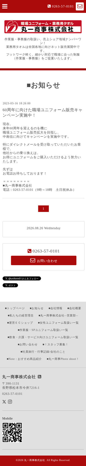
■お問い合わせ (28, 344)
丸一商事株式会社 (34, 460)
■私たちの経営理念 (21, 315)
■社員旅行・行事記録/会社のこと (43, 351)
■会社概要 (74, 308)
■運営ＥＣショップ (20, 322)
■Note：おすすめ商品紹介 (24, 358)
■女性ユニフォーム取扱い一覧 (58, 322)
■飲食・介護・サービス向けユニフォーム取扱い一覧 (43, 337)
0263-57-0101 (63, 6)
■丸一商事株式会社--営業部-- (58, 315)
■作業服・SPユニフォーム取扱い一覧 (43, 330)
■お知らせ (37, 308)
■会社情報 (55, 308)
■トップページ (15, 308)
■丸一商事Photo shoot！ (63, 358)
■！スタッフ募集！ (55, 344)
